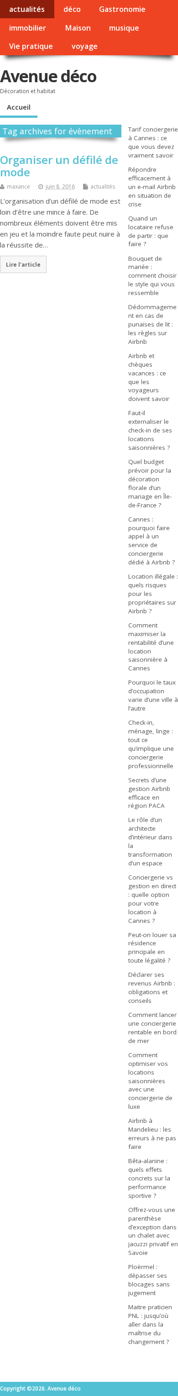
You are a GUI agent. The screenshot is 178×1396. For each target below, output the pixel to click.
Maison (78, 28)
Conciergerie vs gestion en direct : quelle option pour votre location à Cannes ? (152, 899)
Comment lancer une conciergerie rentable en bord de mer (152, 1028)
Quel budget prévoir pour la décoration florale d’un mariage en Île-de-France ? (150, 483)
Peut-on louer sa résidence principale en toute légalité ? (152, 948)
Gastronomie (122, 9)
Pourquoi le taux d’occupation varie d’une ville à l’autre (153, 695)
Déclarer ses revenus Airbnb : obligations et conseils (151, 987)
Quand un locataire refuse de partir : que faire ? (150, 231)
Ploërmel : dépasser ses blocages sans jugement (149, 1280)
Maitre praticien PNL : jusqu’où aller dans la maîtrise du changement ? (150, 1324)
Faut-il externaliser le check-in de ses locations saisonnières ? (150, 430)
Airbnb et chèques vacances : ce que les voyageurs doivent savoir (148, 377)
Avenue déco (48, 76)
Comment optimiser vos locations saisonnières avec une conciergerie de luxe (150, 1081)
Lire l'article (23, 264)
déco (72, 9)
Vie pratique (31, 46)
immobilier (27, 28)
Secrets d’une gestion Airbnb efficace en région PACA (149, 793)
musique (124, 28)
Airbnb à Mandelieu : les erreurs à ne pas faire (152, 1134)
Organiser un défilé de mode (59, 165)
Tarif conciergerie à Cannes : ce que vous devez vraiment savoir (153, 142)
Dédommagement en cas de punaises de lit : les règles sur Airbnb (152, 324)
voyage (85, 46)
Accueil (19, 106)
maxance (18, 186)
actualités (27, 9)
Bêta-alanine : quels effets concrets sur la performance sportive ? (149, 1178)
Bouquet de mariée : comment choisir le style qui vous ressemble (152, 275)
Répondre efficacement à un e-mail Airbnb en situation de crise (152, 186)
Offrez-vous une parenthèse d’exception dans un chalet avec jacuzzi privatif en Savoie (153, 1231)
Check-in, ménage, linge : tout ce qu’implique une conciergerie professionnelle (151, 744)
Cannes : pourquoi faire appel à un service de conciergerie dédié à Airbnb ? (151, 541)
